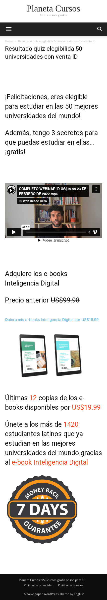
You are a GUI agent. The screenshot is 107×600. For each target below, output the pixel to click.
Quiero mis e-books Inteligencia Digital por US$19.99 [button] (52, 319)
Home (9, 41)
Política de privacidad (38, 585)
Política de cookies (70, 585)
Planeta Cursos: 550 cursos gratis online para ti (51, 580)
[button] (100, 29)
